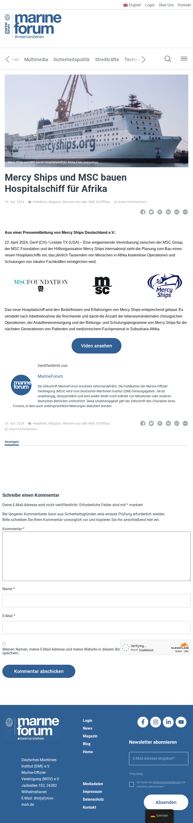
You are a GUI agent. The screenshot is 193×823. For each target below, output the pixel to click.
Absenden (166, 802)
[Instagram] (155, 722)
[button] (184, 59)
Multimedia (36, 59)
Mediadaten (93, 784)
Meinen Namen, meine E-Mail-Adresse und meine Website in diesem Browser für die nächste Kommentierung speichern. (92, 651)
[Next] (136, 60)
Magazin (54, 202)
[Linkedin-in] (168, 722)
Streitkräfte (107, 59)
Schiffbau (103, 202)
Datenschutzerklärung (167, 782)
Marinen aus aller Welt (79, 202)
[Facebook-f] (142, 722)
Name (8, 589)
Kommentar (13, 529)
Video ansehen (96, 346)
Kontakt (184, 5)
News (87, 728)
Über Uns (166, 5)
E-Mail (8, 616)
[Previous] (14, 60)
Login (150, 5)
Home (88, 752)
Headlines (40, 202)
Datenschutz (93, 799)
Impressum (92, 791)
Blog (86, 744)
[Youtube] (181, 722)
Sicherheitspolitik (71, 59)
